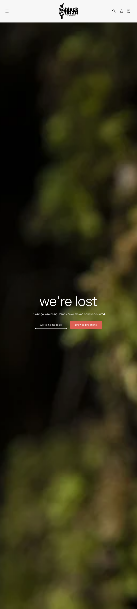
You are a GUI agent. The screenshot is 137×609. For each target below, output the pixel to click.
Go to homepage (51, 324)
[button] (7, 11)
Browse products (86, 324)
